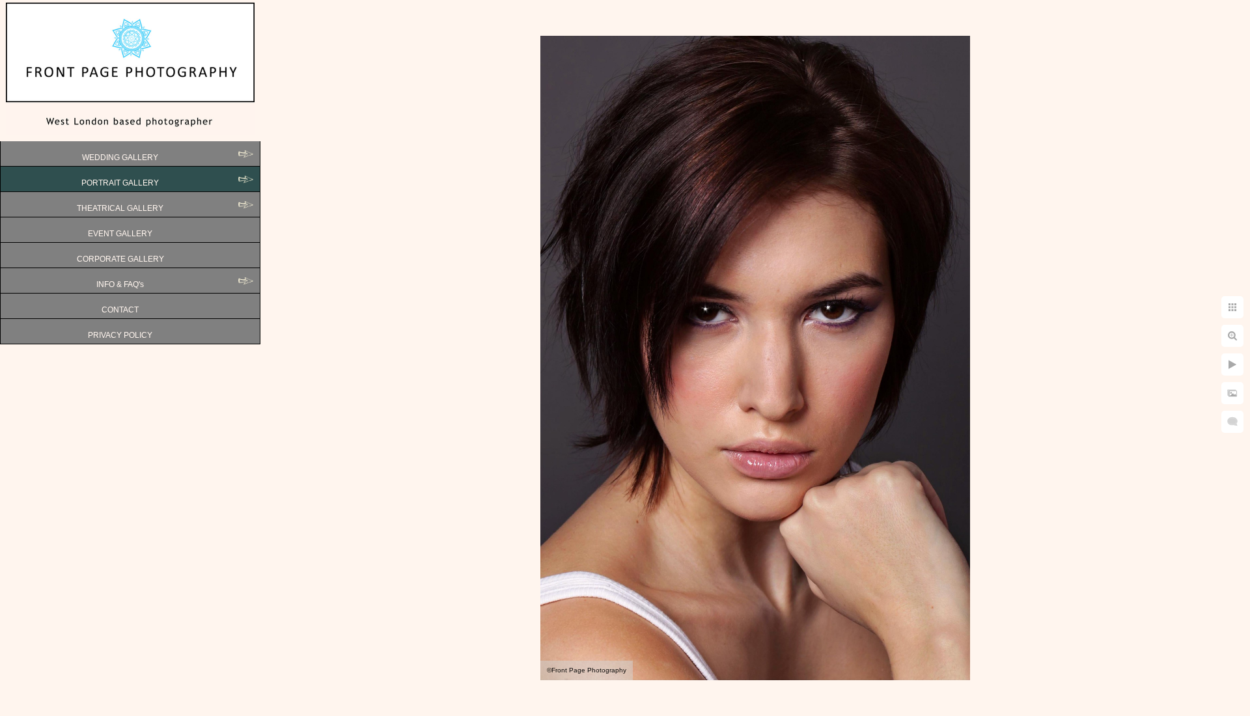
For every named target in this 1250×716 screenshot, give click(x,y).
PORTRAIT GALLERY (120, 182)
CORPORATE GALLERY (120, 259)
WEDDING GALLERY (120, 157)
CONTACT (120, 309)
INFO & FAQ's (120, 284)
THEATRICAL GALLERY (120, 208)
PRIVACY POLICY (120, 335)
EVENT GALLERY (120, 233)
